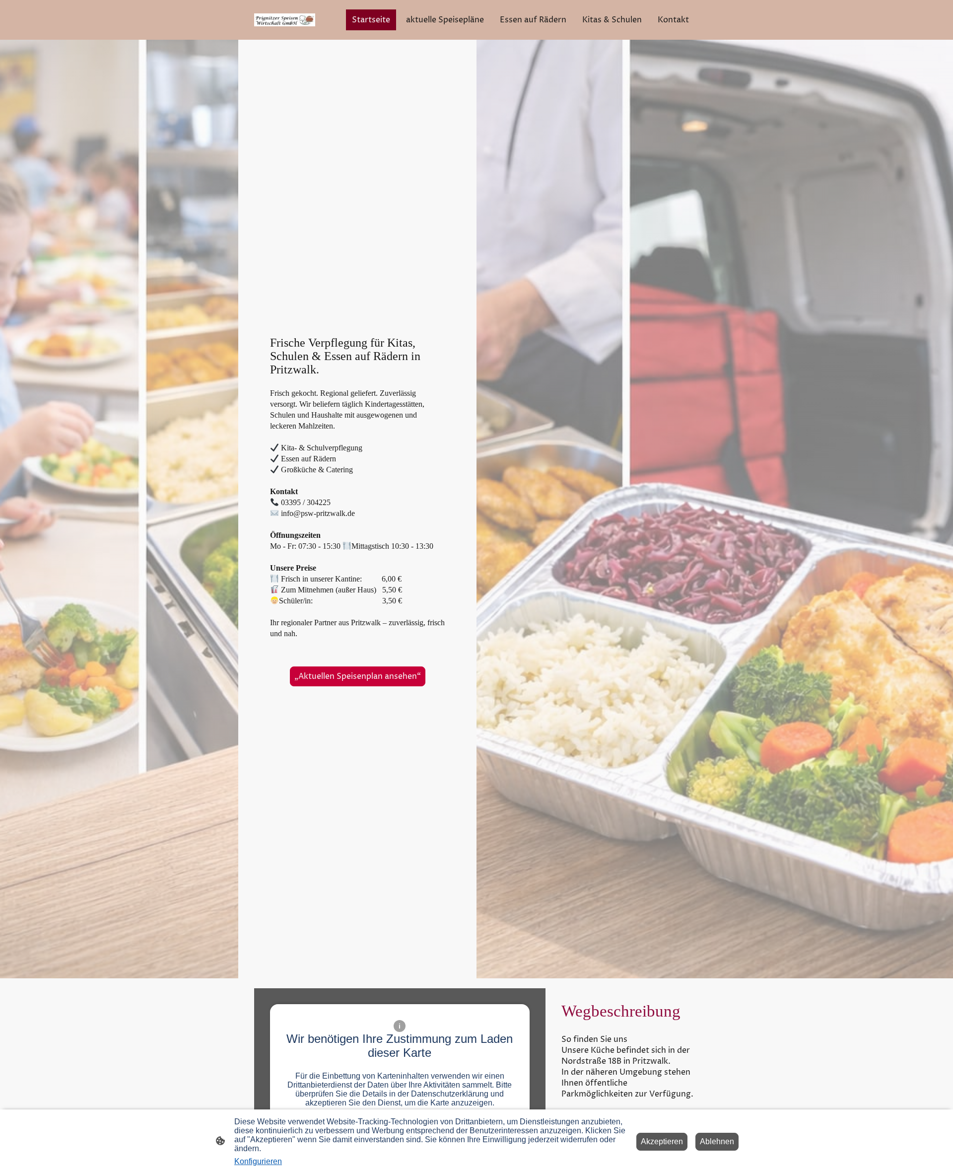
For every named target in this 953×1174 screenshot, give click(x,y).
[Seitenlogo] (284, 19)
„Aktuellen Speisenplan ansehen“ (357, 676)
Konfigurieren (258, 1161)
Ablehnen (717, 1141)
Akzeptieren (662, 1141)
